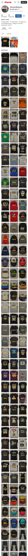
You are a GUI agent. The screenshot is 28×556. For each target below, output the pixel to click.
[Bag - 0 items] (18, 2)
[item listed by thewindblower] (5, 42)
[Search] (15, 2)
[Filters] (3, 33)
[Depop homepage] (8, 2)
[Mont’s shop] (5, 9)
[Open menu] (2, 2)
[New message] (24, 16)
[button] (15, 9)
